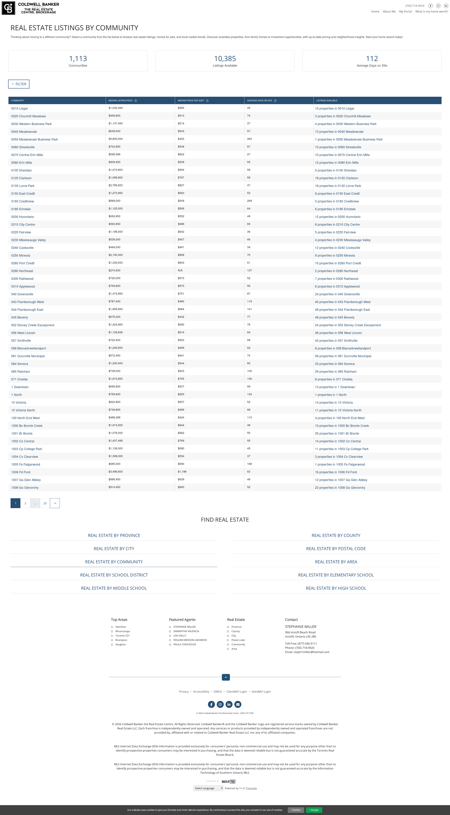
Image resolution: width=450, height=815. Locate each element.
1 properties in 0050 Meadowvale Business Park (349, 139)
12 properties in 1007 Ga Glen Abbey (341, 479)
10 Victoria (18, 402)
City (234, 635)
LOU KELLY (179, 635)
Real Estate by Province (114, 535)
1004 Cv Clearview (24, 456)
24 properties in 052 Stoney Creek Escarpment (348, 325)
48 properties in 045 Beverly (335, 317)
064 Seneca (19, 363)
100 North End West (25, 417)
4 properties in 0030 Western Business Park (346, 123)
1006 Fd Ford (20, 472)
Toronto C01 (122, 635)
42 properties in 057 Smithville (336, 340)
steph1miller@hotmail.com (312, 652)
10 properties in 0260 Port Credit (338, 263)
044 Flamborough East (27, 309)
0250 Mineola (20, 255)
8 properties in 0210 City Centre (337, 224)
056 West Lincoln (23, 332)
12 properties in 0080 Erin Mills (337, 162)
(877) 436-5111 (307, 643)
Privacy (184, 691)
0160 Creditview (22, 201)
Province (237, 626)
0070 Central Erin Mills (27, 154)
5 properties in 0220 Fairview (335, 232)
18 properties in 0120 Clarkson (336, 178)
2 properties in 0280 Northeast (336, 270)
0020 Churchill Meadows (28, 116)
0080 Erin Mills (21, 162)
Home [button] (375, 11)
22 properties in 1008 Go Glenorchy (340, 487)
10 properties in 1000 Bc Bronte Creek (342, 425)
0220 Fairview (21, 232)
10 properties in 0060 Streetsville (338, 147)
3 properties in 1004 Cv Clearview (339, 456)
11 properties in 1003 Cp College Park (342, 448)
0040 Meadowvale (24, 131)
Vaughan (120, 644)
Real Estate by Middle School (114, 588)
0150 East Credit (23, 193)
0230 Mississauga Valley (28, 239)
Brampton (121, 640)
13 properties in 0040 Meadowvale (339, 131)
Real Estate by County (336, 535)
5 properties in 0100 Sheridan (336, 170)
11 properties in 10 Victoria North (338, 410)
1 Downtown (20, 386)
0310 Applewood (23, 286)
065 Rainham (20, 371)
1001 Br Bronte (22, 433)
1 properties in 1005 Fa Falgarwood (340, 464)
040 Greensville (22, 294)
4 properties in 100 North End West (340, 417)
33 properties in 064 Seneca (335, 363)
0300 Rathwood (22, 278)
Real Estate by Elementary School (336, 575)
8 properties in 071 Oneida (333, 379)
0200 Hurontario (22, 216)
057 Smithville (21, 340)
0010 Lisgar (19, 108)
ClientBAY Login (236, 691)
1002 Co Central (22, 441)
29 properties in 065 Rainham (336, 371)
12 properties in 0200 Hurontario (338, 216)
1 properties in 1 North (331, 394)
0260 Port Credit (22, 263)
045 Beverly (19, 317)
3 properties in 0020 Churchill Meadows (343, 116)
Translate (251, 788)
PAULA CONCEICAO (184, 644)
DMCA (218, 691)
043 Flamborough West (27, 301)
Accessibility (201, 691)
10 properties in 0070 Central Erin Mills (342, 154)
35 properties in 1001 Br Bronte (337, 433)
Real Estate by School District (114, 575)
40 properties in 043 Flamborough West (343, 301)
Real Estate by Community (114, 562)
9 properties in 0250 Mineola (335, 255)
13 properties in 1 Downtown (335, 386)
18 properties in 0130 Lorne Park (338, 185)
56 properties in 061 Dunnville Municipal (343, 356)
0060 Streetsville (23, 147)
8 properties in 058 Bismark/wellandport (343, 348)
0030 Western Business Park (31, 123)
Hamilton (120, 626)
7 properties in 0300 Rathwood (336, 278)
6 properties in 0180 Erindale (335, 208)
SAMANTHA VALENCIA (186, 631)
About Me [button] (389, 11)
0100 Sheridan (21, 170)
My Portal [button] (405, 11)
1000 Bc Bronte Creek (26, 425)
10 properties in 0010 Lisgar (334, 108)
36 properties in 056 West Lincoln (338, 332)
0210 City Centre (23, 224)
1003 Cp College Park (26, 448)
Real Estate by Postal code (336, 548)
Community (238, 644)
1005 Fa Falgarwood (25, 464)
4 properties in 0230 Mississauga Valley (343, 239)
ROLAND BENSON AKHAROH (190, 640)
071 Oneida (19, 379)
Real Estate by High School (336, 588)
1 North (16, 394)
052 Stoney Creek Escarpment (32, 325)
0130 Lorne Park (22, 185)
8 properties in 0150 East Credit (337, 193)
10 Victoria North (23, 410)
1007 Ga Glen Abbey (26, 479)
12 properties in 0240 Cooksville (337, 247)
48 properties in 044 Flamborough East (342, 309)
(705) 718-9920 (415, 5)
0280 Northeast (22, 270)
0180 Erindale (21, 208)
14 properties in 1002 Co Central (338, 441)
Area (234, 648)
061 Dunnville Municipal (28, 356)
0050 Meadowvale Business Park (34, 139)
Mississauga (122, 631)
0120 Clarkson (21, 178)
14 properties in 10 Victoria (334, 402)
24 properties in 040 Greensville (337, 294)
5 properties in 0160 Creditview (337, 201)
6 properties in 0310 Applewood (337, 286)
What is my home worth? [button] (431, 11)
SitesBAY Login (261, 691)
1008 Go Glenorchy (25, 487)
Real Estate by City (114, 548)
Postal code (238, 640)
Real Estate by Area (336, 562)
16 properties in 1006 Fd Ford (336, 472)
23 (45, 503)
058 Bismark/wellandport (28, 348)
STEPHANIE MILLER (184, 626)
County (236, 631)
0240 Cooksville (22, 247)
